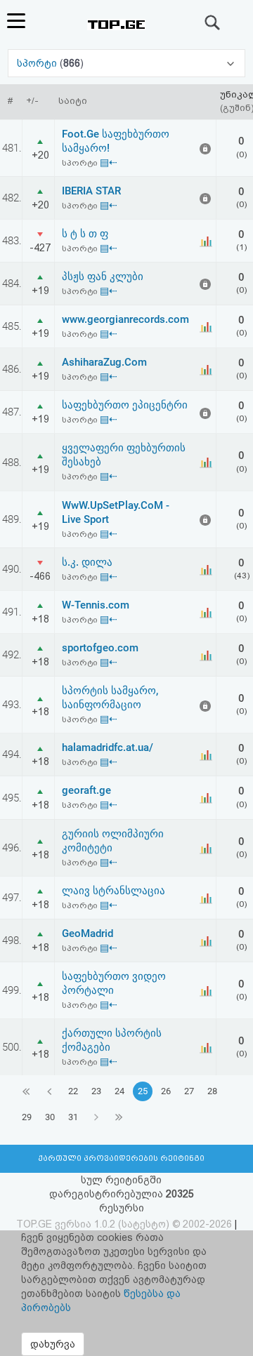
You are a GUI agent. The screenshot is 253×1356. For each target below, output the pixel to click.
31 (73, 1117)
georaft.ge (86, 790)
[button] (126, 63)
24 (119, 1091)
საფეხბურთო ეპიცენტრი (125, 405)
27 (189, 1091)
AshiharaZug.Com (104, 362)
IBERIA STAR (91, 191)
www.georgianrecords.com (125, 319)
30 (50, 1117)
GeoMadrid (87, 933)
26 (166, 1091)
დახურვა (52, 1344)
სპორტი (38, 63)
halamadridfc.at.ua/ (107, 747)
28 (212, 1091)
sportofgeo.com (100, 648)
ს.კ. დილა (87, 562)
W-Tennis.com (95, 605)
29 (27, 1117)
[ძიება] (213, 22)
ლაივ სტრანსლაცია (113, 890)
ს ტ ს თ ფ (85, 233)
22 (73, 1091)
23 (96, 1091)
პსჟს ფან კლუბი (102, 276)
